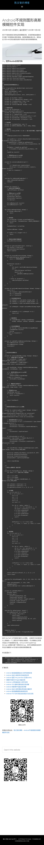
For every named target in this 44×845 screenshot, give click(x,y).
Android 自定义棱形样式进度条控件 (17, 675)
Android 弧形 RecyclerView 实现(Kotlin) (19, 677)
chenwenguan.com (22, 841)
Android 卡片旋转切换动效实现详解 (17, 684)
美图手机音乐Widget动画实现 (15, 680)
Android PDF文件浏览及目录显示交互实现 (19, 694)
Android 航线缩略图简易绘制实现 (17, 691)
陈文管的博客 (22, 2)
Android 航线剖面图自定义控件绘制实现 (19, 673)
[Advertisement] (22, 809)
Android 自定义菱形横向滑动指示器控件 (19, 689)
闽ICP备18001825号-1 (10, 839)
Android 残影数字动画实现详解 (16, 687)
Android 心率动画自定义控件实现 (17, 682)
